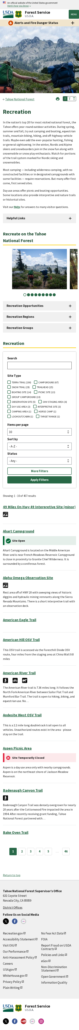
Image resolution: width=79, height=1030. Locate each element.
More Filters (39, 471)
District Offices (12, 908)
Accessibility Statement (19, 939)
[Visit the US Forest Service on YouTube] (23, 1021)
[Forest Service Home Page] (18, 14)
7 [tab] (46, 294)
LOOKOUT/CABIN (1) (22, 416)
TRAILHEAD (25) (45, 387)
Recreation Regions (20, 317)
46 (66, 851)
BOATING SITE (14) (21, 392)
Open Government (53, 977)
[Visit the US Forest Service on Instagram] (41, 1021)
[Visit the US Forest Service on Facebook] (15, 1021)
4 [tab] (35, 294)
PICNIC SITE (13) (46, 392)
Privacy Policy (12, 982)
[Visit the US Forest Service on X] (6, 1021)
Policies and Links (52, 955)
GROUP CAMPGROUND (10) (26, 397)
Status (12, 454)
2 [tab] (28, 294)
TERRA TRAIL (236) (21, 382)
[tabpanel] (39, 269)
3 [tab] (32, 294)
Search (12, 358)
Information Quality (54, 982)
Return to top (11, 875)
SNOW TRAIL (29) (21, 387)
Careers (8, 964)
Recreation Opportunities (25, 306)
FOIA (44, 939)
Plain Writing (11, 988)
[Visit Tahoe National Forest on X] (6, 921)
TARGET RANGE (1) (50, 416)
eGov (44, 961)
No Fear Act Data (52, 933)
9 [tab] (54, 294)
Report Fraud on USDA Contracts (56, 947)
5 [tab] (39, 294)
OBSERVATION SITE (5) (23, 402)
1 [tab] (24, 294)
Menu (74, 14)
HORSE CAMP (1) (47, 411)
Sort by (12, 439)
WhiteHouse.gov (14, 976)
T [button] (65, 99)
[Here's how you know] (39, 4)
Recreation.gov (13, 933)
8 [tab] (50, 294)
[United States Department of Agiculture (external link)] (9, 14)
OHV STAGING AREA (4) (55, 402)
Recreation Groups (20, 328)
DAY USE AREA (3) (21, 406)
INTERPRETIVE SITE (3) (49, 406)
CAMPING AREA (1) (21, 411)
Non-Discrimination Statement (54, 968)
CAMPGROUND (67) (48, 382)
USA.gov (8, 969)
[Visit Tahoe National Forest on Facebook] (15, 921)
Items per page (17, 425)
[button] (57, 98)
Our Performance (14, 951)
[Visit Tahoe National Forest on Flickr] (23, 921)
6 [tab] (43, 294)
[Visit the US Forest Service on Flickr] (32, 1021)
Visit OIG (8, 945)
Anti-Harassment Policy (18, 957)
